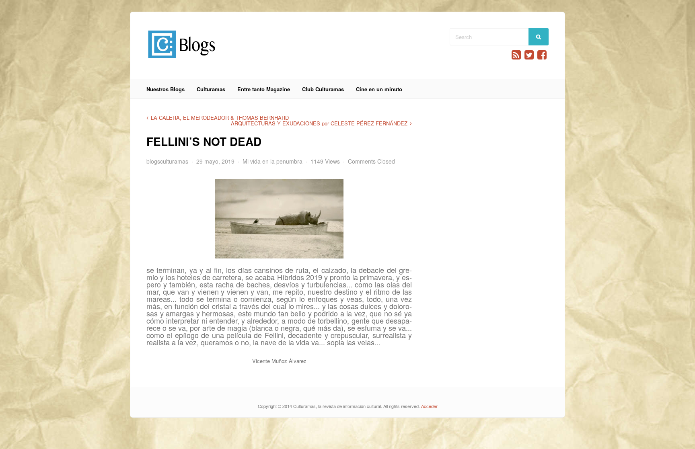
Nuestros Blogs (165, 89)
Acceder (429, 406)
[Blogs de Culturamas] (181, 61)
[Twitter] (529, 54)
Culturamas (211, 89)
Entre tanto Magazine (263, 89)
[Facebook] (542, 54)
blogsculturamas (167, 161)
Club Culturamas (323, 89)
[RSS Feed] (516, 54)
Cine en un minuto (379, 89)
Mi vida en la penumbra (272, 161)
